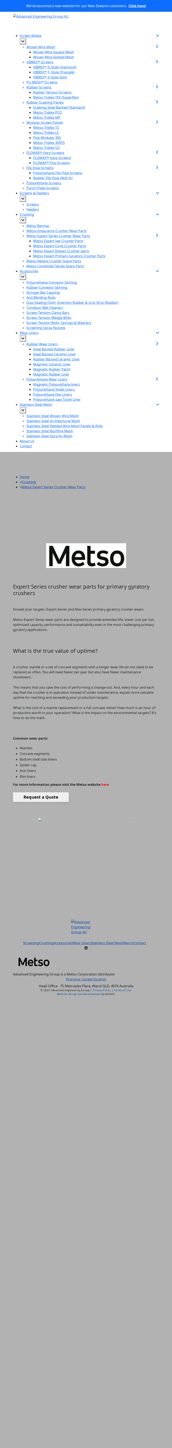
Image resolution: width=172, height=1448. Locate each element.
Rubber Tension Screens (52, 92)
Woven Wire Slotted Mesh (53, 57)
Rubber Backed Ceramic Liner (56, 359)
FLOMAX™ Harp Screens (52, 157)
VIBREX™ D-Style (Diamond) (54, 67)
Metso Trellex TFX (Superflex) (56, 97)
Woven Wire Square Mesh (53, 52)
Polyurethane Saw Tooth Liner (57, 399)
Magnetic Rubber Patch (51, 369)
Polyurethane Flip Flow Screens (57, 173)
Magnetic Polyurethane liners (56, 384)
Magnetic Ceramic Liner (52, 364)
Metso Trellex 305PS (49, 142)
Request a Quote (40, 797)
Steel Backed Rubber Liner (54, 349)
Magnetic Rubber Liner (51, 374)
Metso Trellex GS (46, 147)
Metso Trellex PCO (47, 112)
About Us (27, 441)
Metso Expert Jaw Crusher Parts (58, 241)
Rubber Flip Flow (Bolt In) (53, 178)
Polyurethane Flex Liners (52, 394)
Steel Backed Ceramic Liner (54, 354)
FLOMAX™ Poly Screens (51, 163)
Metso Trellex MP (46, 117)
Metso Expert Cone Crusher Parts (59, 246)
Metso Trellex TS (46, 127)
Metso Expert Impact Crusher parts (61, 251)
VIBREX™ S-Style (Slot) (50, 77)
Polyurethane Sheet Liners (54, 389)
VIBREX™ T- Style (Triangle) (53, 72)
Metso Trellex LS (46, 132)
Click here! (137, 6)
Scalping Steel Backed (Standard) (59, 107)
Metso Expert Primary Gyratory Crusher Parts (69, 256)
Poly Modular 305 (47, 137)
